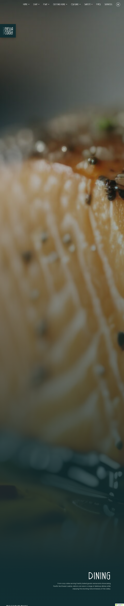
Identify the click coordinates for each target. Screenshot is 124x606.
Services (108, 4)
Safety (87, 4)
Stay (35, 4)
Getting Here (59, 4)
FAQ (98, 4)
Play (45, 4)
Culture (75, 4)
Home (25, 4)
